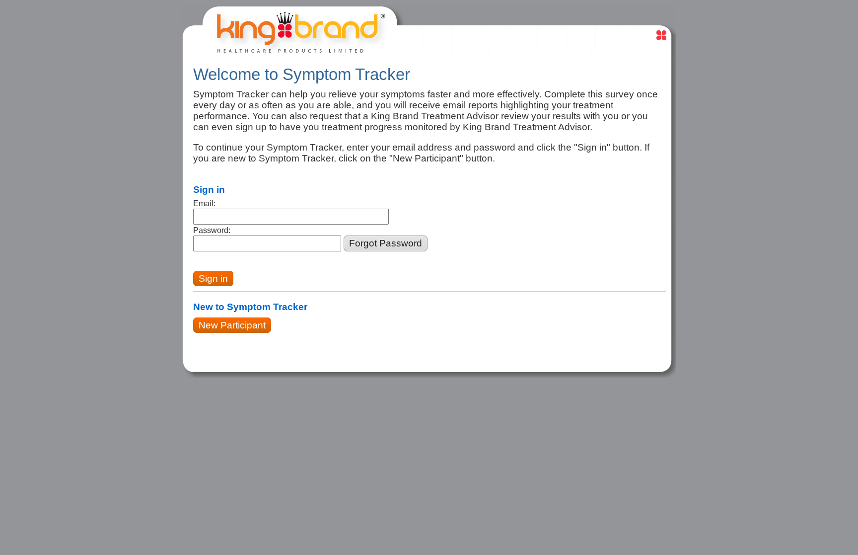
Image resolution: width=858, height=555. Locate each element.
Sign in (213, 278)
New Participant (232, 325)
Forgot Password (385, 243)
